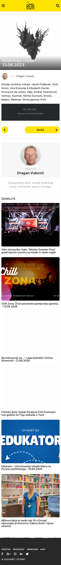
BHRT (43, 549)
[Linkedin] (21, 553)
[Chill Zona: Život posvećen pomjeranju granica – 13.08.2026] (30, 279)
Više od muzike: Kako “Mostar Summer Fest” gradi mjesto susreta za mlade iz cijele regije (28, 251)
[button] (3, 5)
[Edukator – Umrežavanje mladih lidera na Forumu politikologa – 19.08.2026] (30, 441)
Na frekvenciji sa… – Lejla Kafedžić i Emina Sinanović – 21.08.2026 (27, 359)
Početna (5, 549)
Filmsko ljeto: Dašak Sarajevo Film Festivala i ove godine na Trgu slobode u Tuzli (28, 413)
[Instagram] (15, 553)
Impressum (32, 549)
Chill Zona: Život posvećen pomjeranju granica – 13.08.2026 (29, 305)
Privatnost (19, 549)
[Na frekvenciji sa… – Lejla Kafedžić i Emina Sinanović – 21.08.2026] (30, 333)
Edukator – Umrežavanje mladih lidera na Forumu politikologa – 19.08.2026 (26, 468)
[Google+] (8, 553)
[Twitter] (27, 553)
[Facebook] (2, 553)
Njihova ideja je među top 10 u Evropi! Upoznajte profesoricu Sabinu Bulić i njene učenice (27, 523)
